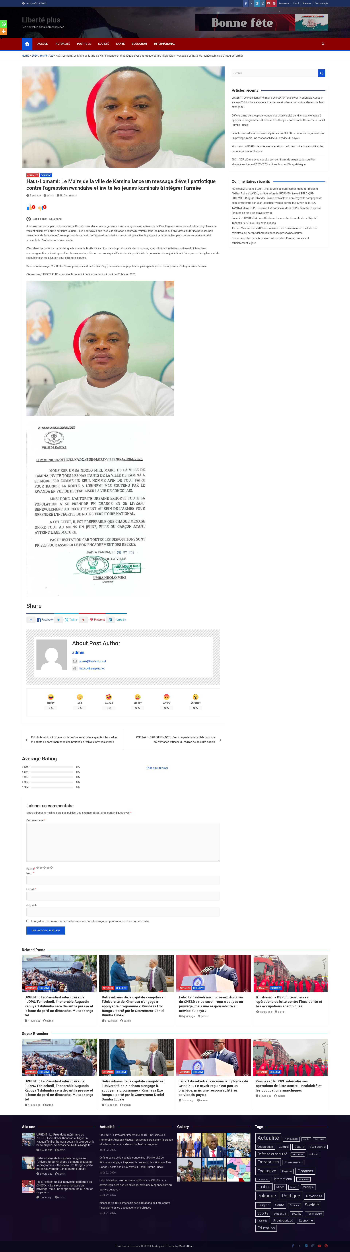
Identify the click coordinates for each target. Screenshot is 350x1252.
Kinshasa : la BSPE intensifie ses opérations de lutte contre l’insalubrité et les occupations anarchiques (289, 1001)
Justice (264, 1186)
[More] (3, 31)
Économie (306, 1220)
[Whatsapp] (3, 24)
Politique (84, 43)
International (164, 43)
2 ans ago (35, 195)
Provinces (314, 1196)
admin (50, 195)
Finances (305, 1171)
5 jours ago (111, 1020)
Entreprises (268, 1161)
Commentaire (35, 820)
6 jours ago (265, 1011)
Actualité (63, 43)
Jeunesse (284, 3)
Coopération (265, 1146)
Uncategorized (283, 1220)
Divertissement (318, 1147)
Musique (308, 1187)
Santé (296, 3)
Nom (30, 873)
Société (103, 43)
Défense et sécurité (272, 1154)
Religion (263, 1205)
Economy (298, 1154)
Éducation (139, 43)
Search (321, 73)
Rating (30, 868)
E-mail (31, 889)
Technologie (321, 3)
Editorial (313, 1154)
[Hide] (1, 38)
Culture (284, 1146)
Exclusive (46, 175)
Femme (307, 3)
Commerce (319, 1139)
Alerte (306, 1139)
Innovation (262, 1179)
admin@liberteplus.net (92, 661)
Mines (280, 1187)
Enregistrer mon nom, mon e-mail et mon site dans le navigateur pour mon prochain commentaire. (90, 921)
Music (293, 1187)
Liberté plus (41, 20)
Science (294, 1205)
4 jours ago (34, 1020)
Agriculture (291, 1138)
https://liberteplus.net (92, 668)
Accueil (42, 43)
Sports (262, 1213)
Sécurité (296, 1213)
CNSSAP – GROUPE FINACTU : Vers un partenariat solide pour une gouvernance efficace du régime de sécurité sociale (175, 740)
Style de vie (280, 1213)
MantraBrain (186, 1246)
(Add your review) (157, 767)
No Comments (68, 195)
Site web (31, 905)
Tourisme (262, 1220)
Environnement (293, 1162)
